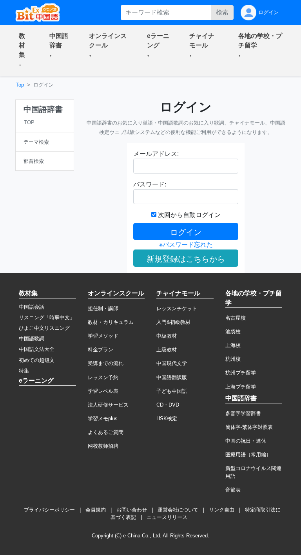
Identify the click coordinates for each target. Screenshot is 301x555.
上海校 (233, 345)
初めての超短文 (36, 360)
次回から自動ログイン (188, 215)
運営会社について (178, 510)
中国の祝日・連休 (245, 441)
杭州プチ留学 (240, 373)
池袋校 (233, 331)
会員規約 (95, 510)
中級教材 (166, 336)
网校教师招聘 (103, 446)
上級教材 (166, 350)
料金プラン (100, 350)
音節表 (233, 490)
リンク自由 (221, 510)
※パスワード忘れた (186, 244)
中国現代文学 (171, 363)
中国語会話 (31, 307)
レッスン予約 (103, 377)
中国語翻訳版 (171, 377)
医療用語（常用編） (248, 454)
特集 (24, 371)
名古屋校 (235, 318)
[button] (24, 50)
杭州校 (233, 359)
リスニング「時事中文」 (47, 317)
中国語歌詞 (31, 339)
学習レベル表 (103, 391)
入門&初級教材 (173, 322)
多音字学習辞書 (243, 413)
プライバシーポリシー (49, 510)
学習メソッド (103, 336)
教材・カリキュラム (111, 322)
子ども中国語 (171, 391)
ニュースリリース (167, 517)
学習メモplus (103, 418)
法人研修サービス (108, 405)
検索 (222, 12)
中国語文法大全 (36, 349)
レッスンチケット (176, 308)
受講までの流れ (105, 363)
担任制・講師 (103, 308)
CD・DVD (167, 405)
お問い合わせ (131, 510)
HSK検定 (166, 418)
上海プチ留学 (240, 387)
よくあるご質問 (105, 432)
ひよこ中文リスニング (44, 328)
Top (20, 85)
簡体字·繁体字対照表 (249, 427)
